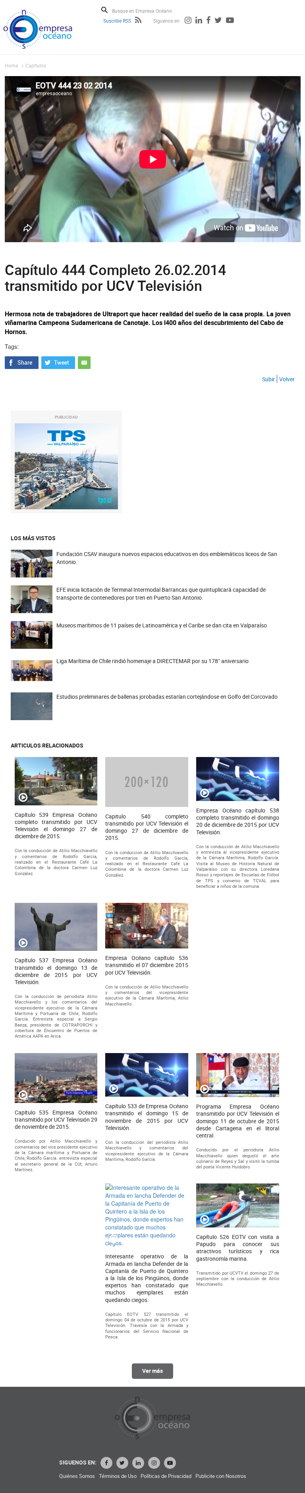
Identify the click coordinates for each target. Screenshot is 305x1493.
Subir (268, 379)
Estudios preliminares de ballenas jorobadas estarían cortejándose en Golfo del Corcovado (167, 696)
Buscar (104, 10)
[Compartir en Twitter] (58, 362)
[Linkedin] (198, 21)
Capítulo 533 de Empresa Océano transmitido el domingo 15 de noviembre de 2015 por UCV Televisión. (146, 1117)
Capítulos (35, 65)
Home (11, 65)
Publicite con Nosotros (220, 1476)
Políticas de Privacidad (166, 1476)
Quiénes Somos (77, 1476)
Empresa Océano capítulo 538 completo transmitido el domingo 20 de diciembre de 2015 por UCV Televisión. (237, 821)
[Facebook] (208, 21)
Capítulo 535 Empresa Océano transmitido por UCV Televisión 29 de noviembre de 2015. (56, 1119)
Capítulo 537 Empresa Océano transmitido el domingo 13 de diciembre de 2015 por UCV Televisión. (56, 971)
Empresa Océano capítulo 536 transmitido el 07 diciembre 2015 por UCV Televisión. (146, 965)
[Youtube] (230, 21)
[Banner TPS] (66, 466)
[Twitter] (218, 21)
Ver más (152, 1370)
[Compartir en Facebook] (22, 362)
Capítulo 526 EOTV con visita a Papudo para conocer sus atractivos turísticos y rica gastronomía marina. (237, 1247)
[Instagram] (188, 21)
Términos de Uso (118, 1476)
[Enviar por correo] (84, 362)
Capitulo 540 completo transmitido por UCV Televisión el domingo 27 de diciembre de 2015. (146, 827)
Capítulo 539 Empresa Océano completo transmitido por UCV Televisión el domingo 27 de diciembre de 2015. (56, 825)
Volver (287, 379)
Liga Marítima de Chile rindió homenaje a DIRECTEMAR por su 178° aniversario (152, 661)
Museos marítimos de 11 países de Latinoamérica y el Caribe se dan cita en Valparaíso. (162, 625)
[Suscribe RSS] (138, 21)
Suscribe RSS (117, 20)
